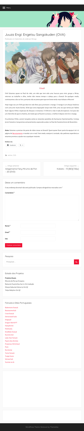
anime (10, 155)
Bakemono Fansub (11, 307)
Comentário (9, 193)
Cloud (42, 88)
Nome (7, 226)
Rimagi (34, 39)
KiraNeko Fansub (11, 332)
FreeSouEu (8, 329)
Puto (6, 347)
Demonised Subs (11, 316)
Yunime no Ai (9, 362)
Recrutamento (17, 133)
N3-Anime (8, 350)
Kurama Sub (9, 335)
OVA (14, 155)
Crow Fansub (9, 313)
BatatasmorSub (10, 310)
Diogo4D (8, 320)
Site (6, 239)
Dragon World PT (11, 323)
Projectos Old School (12, 344)
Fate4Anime (9, 326)
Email (7, 232)
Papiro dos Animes (11, 341)
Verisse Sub (9, 359)
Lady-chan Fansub (11, 338)
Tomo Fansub (9, 353)
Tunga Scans (9, 356)
